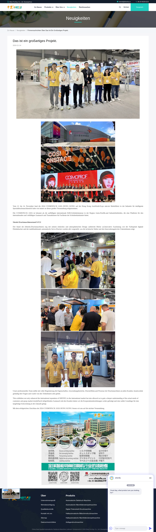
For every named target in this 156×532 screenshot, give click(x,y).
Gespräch (139, 7)
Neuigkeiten (71, 7)
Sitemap (44, 518)
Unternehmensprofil (48, 500)
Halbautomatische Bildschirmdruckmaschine (82, 513)
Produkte (48, 7)
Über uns (59, 7)
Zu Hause (38, 7)
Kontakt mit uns (46, 513)
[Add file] (110, 528)
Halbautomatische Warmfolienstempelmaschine (83, 518)
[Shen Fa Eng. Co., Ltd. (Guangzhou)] (14, 7)
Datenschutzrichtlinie (48, 522)
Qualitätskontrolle (47, 509)
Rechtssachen (84, 7)
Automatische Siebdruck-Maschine (78, 500)
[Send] (150, 528)
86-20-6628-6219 (143, 2)
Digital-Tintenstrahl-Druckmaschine (78, 509)
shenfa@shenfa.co (125, 2)
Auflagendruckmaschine (74, 522)
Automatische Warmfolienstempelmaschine (81, 505)
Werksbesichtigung (48, 505)
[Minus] (150, 478)
